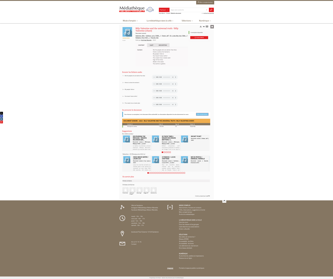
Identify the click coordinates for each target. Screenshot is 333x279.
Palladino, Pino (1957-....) (143, 38)
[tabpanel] (161, 57)
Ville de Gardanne (137, 205)
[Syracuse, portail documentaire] (137, 9)
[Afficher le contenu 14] (173, 173)
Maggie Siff (146, 193)
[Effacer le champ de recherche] (207, 10)
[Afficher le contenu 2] (164, 152)
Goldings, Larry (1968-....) (153, 36)
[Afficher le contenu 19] (182, 173)
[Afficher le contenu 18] (180, 173)
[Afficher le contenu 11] (167, 173)
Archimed (158, 277)
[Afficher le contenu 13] (171, 173)
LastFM (208, 196)
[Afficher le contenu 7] (159, 173)
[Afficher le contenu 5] (170, 152)
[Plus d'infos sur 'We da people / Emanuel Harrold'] (185, 159)
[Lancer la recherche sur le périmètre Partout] (211, 10)
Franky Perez (125, 193)
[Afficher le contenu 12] (169, 173)
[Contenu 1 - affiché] (162, 152)
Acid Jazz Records (146, 40)
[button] (130, 20)
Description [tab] (163, 45)
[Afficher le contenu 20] (184, 173)
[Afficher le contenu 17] (178, 173)
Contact (133, 244)
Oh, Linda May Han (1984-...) (178, 36)
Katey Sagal (139, 193)
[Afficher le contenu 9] (163, 173)
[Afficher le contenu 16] (176, 173)
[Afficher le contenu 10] (165, 173)
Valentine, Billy (140, 36)
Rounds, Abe (154, 38)
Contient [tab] (141, 45)
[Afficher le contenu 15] (175, 173)
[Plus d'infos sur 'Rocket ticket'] (185, 139)
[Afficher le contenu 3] (166, 152)
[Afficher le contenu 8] (161, 173)
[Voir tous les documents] (145, 154)
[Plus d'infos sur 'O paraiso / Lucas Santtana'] (156, 159)
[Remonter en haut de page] (224, 201)
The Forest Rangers (132, 193)
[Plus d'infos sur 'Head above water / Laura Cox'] (127, 159)
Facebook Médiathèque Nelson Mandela (144, 210)
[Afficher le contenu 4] (168, 152)
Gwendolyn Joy (154, 193)
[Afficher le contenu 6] (157, 173)
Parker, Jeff (165, 36)
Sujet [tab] (151, 45)
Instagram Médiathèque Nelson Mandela (144, 208)
